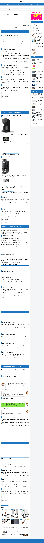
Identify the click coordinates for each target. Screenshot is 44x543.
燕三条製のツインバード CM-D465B (6, 41)
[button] (42, 6)
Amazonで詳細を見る (5, 96)
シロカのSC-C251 (14, 41)
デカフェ (25, 186)
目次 (14, 27)
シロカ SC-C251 (3, 175)
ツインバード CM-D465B (4, 134)
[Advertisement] (15, 20)
